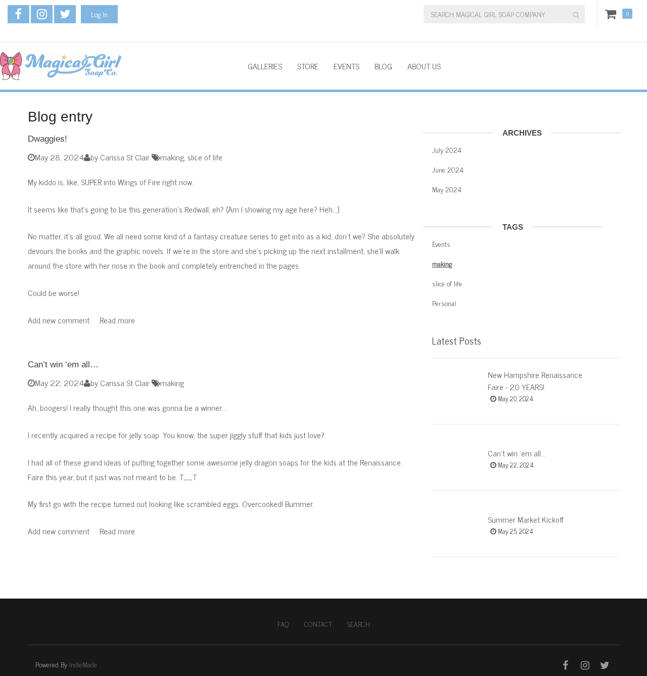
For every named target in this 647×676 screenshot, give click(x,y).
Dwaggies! (47, 139)
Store (307, 65)
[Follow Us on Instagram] (42, 14)
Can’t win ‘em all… (63, 364)
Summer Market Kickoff (526, 519)
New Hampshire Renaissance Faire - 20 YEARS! (535, 380)
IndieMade (83, 664)
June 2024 (448, 169)
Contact (318, 624)
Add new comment (58, 319)
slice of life (205, 156)
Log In (99, 14)
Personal (444, 303)
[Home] (116, 66)
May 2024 (446, 189)
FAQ (283, 624)
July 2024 (446, 149)
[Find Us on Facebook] (18, 14)
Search (358, 624)
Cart (612, 14)
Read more (117, 319)
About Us (424, 65)
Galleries (265, 65)
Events (346, 65)
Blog (383, 65)
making (172, 156)
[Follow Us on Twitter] (65, 14)
